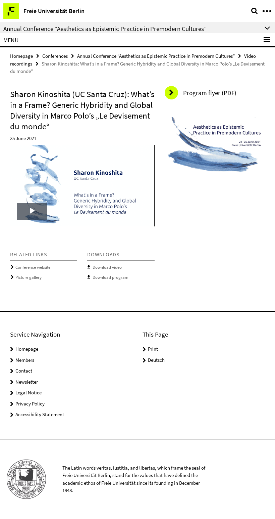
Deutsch (156, 360)
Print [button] (153, 349)
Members (24, 360)
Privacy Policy (30, 403)
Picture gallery (28, 277)
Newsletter (26, 382)
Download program (110, 277)
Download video (107, 267)
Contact (23, 370)
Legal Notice (28, 392)
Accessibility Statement (39, 414)
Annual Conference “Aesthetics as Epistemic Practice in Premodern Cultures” (156, 56)
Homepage (21, 56)
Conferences (55, 56)
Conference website (32, 267)
